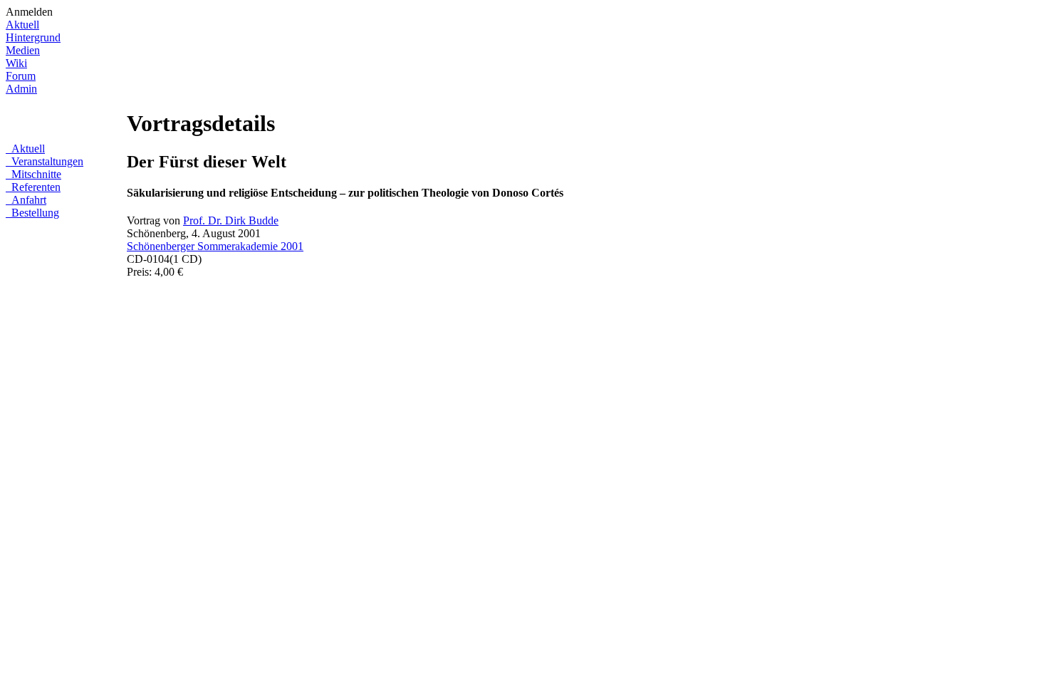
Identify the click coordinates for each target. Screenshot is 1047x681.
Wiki (16, 63)
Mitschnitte (35, 174)
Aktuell (22, 25)
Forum (21, 76)
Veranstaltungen (46, 161)
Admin (21, 89)
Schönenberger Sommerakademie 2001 (215, 246)
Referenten (35, 187)
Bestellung (34, 213)
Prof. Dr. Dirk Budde (230, 220)
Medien (23, 50)
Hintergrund (33, 37)
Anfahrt (27, 200)
